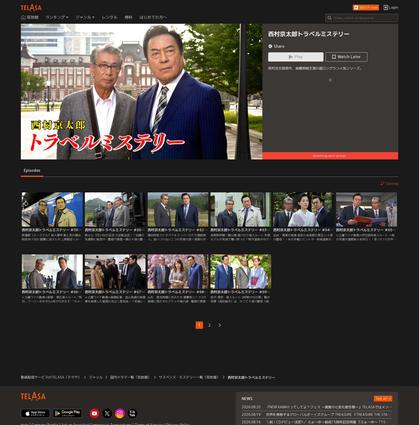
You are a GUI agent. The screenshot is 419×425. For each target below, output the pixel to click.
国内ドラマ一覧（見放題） (130, 377)
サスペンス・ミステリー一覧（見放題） (189, 377)
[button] (366, 8)
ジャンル (96, 377)
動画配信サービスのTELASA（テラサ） (51, 377)
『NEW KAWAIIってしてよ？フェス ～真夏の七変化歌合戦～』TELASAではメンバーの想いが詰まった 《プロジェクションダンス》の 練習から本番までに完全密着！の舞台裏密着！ (329, 407)
